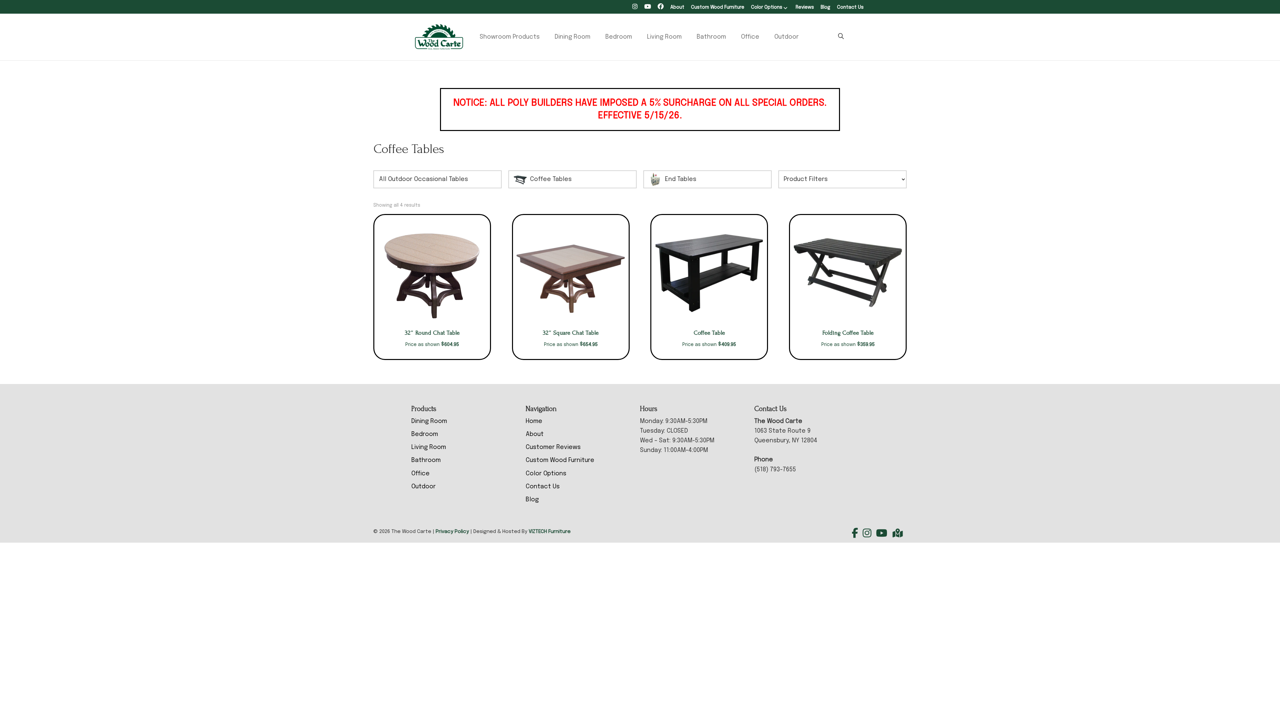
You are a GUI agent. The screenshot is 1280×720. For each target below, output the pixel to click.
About (677, 7)
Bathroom (711, 37)
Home (534, 421)
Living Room (664, 37)
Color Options (766, 7)
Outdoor (786, 37)
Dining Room (572, 37)
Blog (825, 7)
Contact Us (850, 7)
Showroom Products (510, 37)
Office (750, 37)
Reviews (805, 7)
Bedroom (618, 37)
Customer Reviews (553, 447)
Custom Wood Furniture (717, 7)
